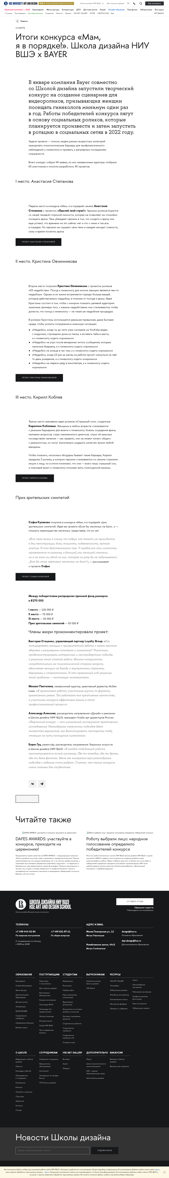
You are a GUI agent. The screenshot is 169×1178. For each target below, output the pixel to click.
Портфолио (132, 10)
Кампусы (19, 1087)
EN (128, 3)
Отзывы (19, 1110)
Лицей (103, 10)
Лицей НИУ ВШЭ (46, 1026)
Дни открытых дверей (115, 3)
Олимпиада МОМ (46, 1005)
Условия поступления (47, 1000)
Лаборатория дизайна (118, 990)
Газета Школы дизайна (95, 1078)
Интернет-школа (45, 1021)
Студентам (49, 13)
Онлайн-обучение (116, 10)
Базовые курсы (21, 1028)
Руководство (20, 1083)
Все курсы (159, 10)
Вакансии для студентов (119, 1066)
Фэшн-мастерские (140, 1004)
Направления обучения (25, 1023)
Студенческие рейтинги (72, 1024)
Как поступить (154, 3)
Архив (65, 1064)
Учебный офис (68, 990)
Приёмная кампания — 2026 (17, 10)
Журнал (68, 13)
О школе (8, 13)
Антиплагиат (44, 1071)
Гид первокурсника (35, 13)
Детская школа (90, 10)
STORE (92, 13)
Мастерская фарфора (118, 1004)
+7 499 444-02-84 (26, 931)
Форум (89, 1059)
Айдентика (20, 1101)
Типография (114, 986)
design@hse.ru (129, 931)
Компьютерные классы (119, 999)
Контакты (19, 1106)
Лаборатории (146, 10)
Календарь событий (23, 1071)
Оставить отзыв (135, 902)
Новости (59, 13)
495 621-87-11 (60, 931)
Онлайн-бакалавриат (24, 986)
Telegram (66, 1068)
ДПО (78, 10)
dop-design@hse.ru (131, 940)
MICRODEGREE (21, 1011)
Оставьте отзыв (69, 1043)
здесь (157, 1170)
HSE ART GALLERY (80, 13)
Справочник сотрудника (48, 1059)
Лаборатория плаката (141, 1008)
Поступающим (20, 13)
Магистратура (53, 10)
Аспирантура (68, 10)
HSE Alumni (90, 988)
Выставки (66, 1059)
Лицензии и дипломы (24, 1092)
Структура (20, 1097)
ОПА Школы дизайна (47, 1083)
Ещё (112, 13)
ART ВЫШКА (159, 13)
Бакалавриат (38, 10)
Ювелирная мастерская (142, 992)
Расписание (67, 986)
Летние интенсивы (46, 1016)
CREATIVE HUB (103, 13)
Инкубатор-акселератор (119, 995)
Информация (68, 981)
